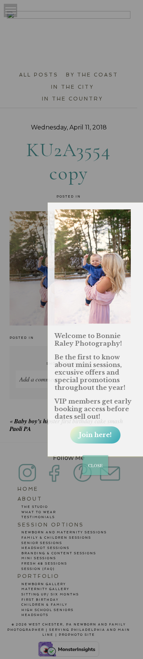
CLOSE (95, 465)
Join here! (95, 435)
